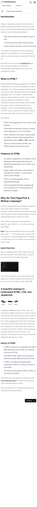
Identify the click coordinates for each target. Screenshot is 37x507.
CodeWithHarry (25, 63)
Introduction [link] (18, 11)
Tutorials (18, 5)
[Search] (30, 2)
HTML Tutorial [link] (10, 11)
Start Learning (6, 5)
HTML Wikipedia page (8, 380)
